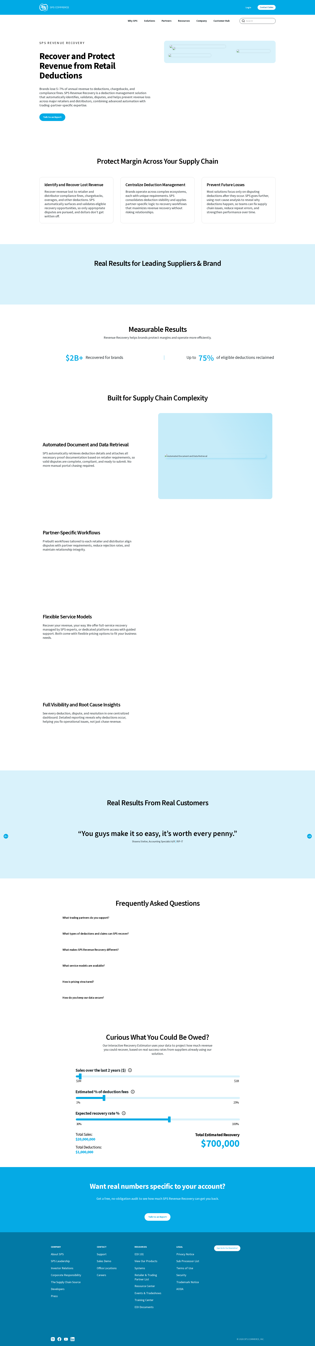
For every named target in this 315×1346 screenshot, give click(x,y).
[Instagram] (53, 1339)
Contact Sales (266, 7)
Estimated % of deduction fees (126, 1091)
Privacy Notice (185, 1254)
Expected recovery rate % (125, 1113)
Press (54, 1296)
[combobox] (258, 21)
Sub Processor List (187, 1261)
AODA (179, 1289)
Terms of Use (184, 1268)
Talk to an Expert (52, 117)
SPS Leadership (60, 1261)
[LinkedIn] (72, 1339)
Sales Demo (104, 1261)
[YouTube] (66, 1339)
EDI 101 (139, 1254)
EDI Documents (144, 1307)
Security (181, 1275)
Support (101, 1254)
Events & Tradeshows (148, 1293)
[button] (309, 836)
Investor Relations (62, 1268)
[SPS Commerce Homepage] (54, 7)
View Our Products (146, 1261)
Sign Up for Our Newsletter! (227, 1248)
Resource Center (145, 1286)
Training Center (144, 1300)
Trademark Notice (187, 1282)
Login (248, 7)
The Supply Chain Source (66, 1282)
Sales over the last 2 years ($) (109, 1070)
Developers (57, 1289)
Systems (140, 1268)
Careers (101, 1275)
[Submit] (243, 20)
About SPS (57, 1254)
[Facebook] (59, 1339)
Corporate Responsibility (66, 1275)
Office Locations (107, 1268)
